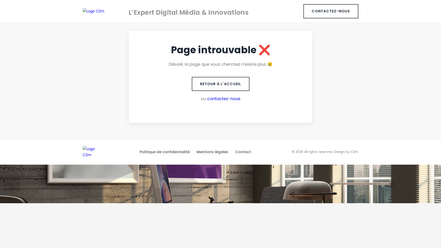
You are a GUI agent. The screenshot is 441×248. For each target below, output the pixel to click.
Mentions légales (212, 152)
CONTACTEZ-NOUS (331, 11)
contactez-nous (223, 98)
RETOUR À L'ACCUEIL (220, 84)
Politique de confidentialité (165, 152)
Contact (243, 152)
